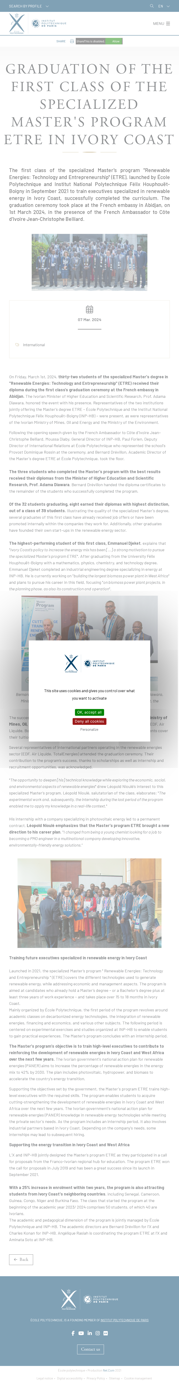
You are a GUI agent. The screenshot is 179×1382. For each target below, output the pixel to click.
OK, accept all (89, 712)
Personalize (89, 729)
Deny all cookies (89, 721)
